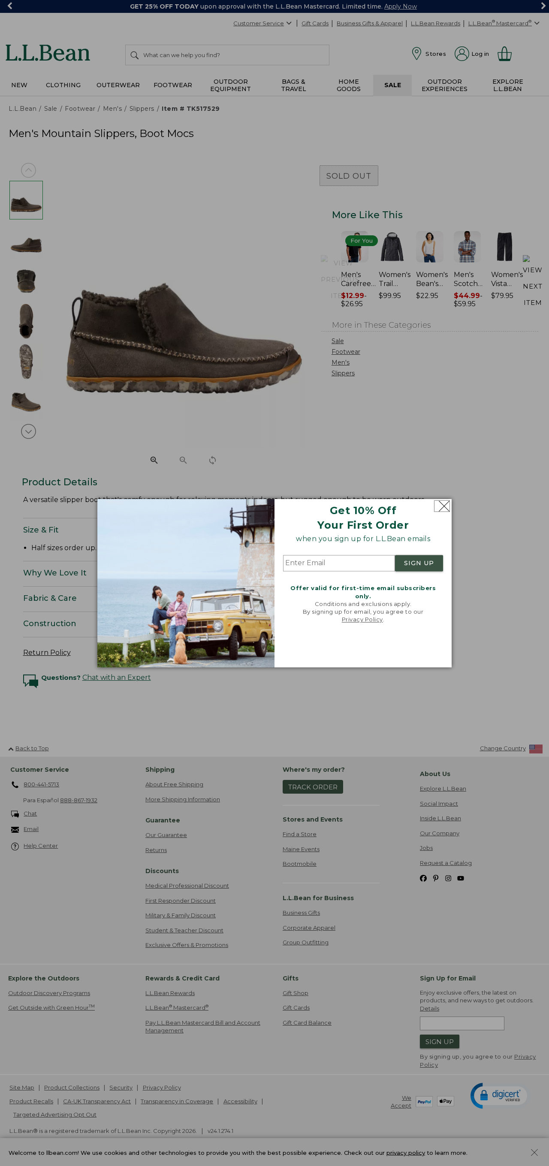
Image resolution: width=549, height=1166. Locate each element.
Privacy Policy (362, 619)
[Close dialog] (441, 506)
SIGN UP (419, 563)
